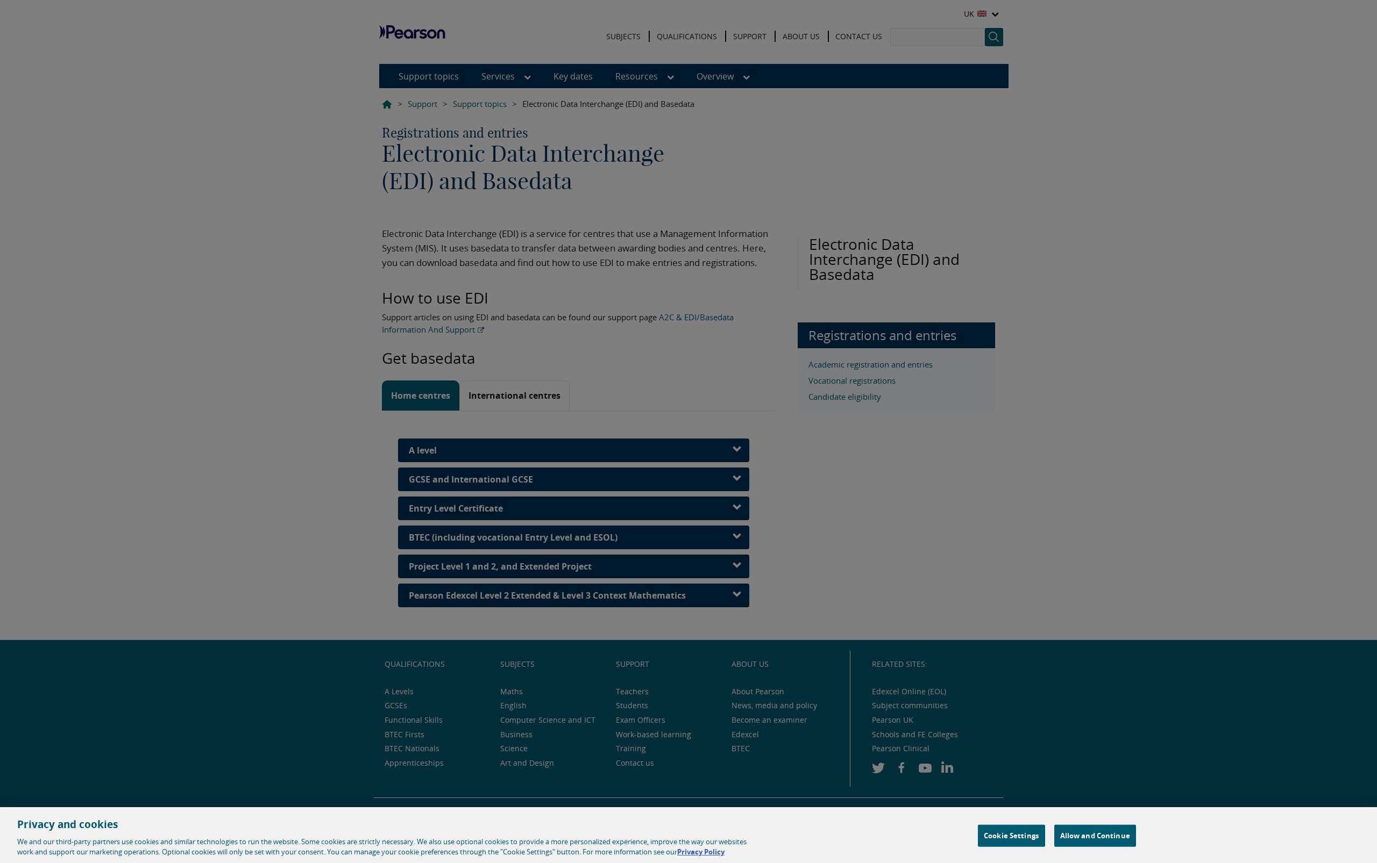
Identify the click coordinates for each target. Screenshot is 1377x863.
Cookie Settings (1011, 835)
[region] (688, 835)
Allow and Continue (1095, 835)
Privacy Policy (701, 852)
